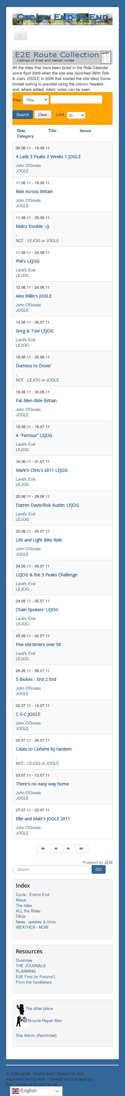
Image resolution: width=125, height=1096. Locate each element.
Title (52, 130)
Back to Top (108, 1073)
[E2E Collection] (62, 57)
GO (99, 869)
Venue (85, 130)
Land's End (25, 270)
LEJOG (22, 275)
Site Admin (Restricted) (36, 1035)
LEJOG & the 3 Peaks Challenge (46, 575)
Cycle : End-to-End (32, 894)
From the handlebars (34, 982)
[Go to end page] (82, 848)
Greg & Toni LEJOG (34, 331)
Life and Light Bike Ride (39, 540)
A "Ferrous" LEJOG (34, 435)
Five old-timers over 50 (38, 644)
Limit (60, 114)
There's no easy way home (42, 784)
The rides (24, 905)
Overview (24, 960)
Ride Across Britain (34, 191)
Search (22, 114)
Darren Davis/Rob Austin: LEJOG (47, 505)
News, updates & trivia (36, 921)
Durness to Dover (33, 365)
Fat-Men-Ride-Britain (36, 400)
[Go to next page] (69, 848)
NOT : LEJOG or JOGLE (37, 240)
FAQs (21, 916)
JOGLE (22, 171)
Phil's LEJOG (27, 261)
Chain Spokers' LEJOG (37, 609)
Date (21, 130)
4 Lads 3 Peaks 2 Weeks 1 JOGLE (48, 156)
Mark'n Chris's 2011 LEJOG (42, 470)
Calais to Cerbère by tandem (44, 749)
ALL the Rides (28, 911)
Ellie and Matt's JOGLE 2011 (43, 818)
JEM (108, 862)
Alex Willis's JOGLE (34, 296)
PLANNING (26, 971)
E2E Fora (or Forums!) (35, 976)
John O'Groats (28, 165)
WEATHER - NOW (32, 927)
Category (25, 136)
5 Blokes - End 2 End (36, 679)
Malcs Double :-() (32, 226)
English (28, 1090)
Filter (16, 100)
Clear (42, 114)
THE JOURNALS (31, 965)
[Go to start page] (43, 848)
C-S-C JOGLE (28, 714)
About (21, 900)
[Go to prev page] (56, 848)
